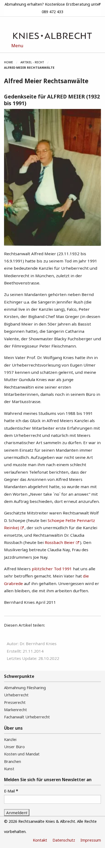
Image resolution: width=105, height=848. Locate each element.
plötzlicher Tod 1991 (52, 568)
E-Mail (11, 791)
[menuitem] (12, 62)
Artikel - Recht (32, 62)
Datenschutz (63, 840)
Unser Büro (14, 746)
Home (8, 62)
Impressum (90, 840)
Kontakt (40, 840)
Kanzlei (10, 739)
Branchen (12, 761)
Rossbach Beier (60, 542)
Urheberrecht (16, 694)
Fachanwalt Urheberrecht (27, 716)
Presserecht (15, 702)
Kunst (9, 768)
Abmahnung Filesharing (25, 687)
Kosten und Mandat (22, 753)
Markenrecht (15, 709)
